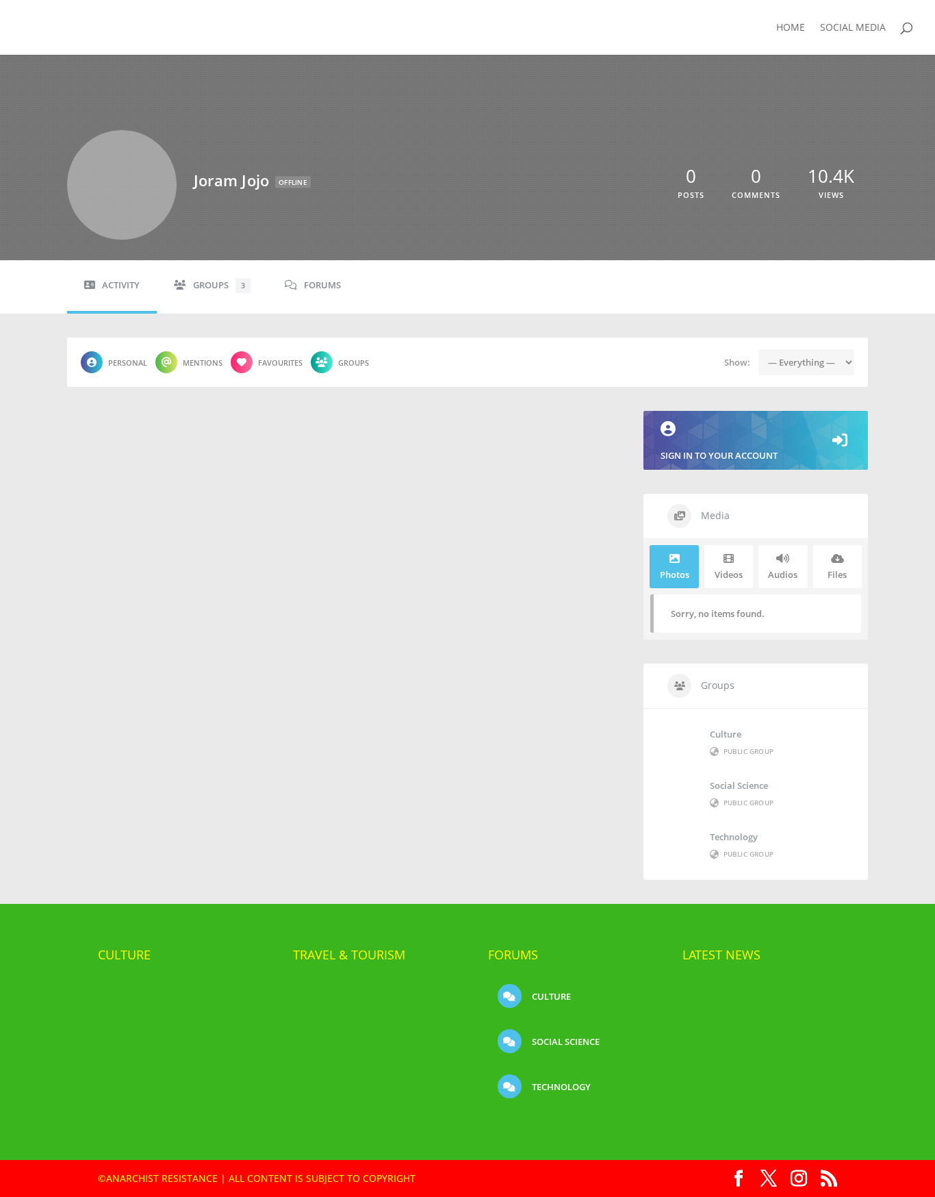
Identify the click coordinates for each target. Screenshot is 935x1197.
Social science (739, 785)
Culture (725, 734)
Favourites (280, 362)
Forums (322, 285)
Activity (121, 285)
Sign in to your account (719, 455)
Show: (737, 362)
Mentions (202, 362)
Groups (219, 285)
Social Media (853, 28)
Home (790, 28)
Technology (734, 837)
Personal (127, 362)
